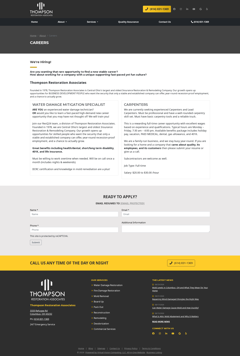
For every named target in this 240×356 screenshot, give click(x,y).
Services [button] (91, 21)
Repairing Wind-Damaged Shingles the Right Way (175, 299)
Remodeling (100, 318)
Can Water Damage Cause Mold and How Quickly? (175, 307)
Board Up (99, 301)
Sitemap (101, 348)
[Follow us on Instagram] (181, 9)
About (42, 35)
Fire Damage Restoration (107, 290)
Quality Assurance (128, 21)
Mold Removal (101, 296)
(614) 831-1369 (159, 9)
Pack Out (98, 307)
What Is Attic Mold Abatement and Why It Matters (175, 316)
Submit (36, 242)
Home (34, 21)
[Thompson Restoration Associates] (41, 8)
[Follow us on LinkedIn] (187, 9)
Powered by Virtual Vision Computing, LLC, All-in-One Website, (115, 352)
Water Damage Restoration (108, 285)
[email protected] (132, 203)
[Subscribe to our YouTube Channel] (193, 9)
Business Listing (154, 352)
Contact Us (165, 21)
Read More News (161, 321)
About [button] (61, 21)
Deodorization (101, 323)
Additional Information (134, 222)
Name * (34, 210)
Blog (90, 348)
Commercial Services (105, 329)
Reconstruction (102, 312)
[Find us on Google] (200, 9)
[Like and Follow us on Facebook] (174, 9)
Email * (125, 210)
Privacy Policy (131, 348)
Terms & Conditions (151, 348)
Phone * (34, 225)
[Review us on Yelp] (207, 9)
